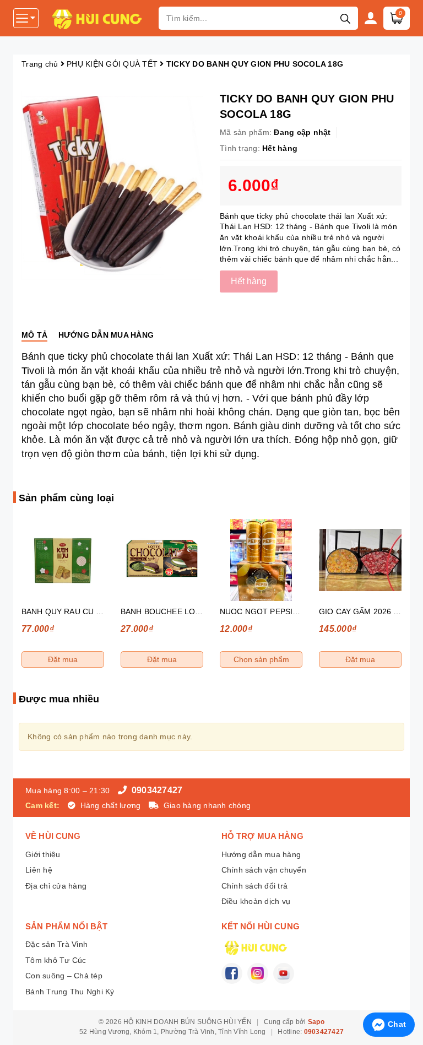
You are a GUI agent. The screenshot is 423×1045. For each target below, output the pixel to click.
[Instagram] (257, 973)
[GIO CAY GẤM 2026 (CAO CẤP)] (360, 560)
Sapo (316, 1022)
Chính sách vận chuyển (263, 869)
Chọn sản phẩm (261, 659)
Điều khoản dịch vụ (256, 901)
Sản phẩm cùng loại (66, 497)
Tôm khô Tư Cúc (55, 960)
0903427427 (155, 790)
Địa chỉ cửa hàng (55, 885)
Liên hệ (38, 869)
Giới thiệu (43, 854)
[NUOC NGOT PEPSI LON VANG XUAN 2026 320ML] (261, 560)
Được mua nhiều (59, 699)
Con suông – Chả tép (63, 975)
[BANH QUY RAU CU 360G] (62, 560)
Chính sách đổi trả (254, 885)
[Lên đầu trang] (404, 995)
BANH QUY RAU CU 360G (68, 611)
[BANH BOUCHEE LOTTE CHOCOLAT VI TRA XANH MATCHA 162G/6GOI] (162, 560)
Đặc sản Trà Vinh (56, 944)
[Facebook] (231, 973)
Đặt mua (63, 659)
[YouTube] (283, 973)
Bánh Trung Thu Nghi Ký (70, 991)
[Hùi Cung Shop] (99, 18)
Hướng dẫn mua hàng (261, 854)
